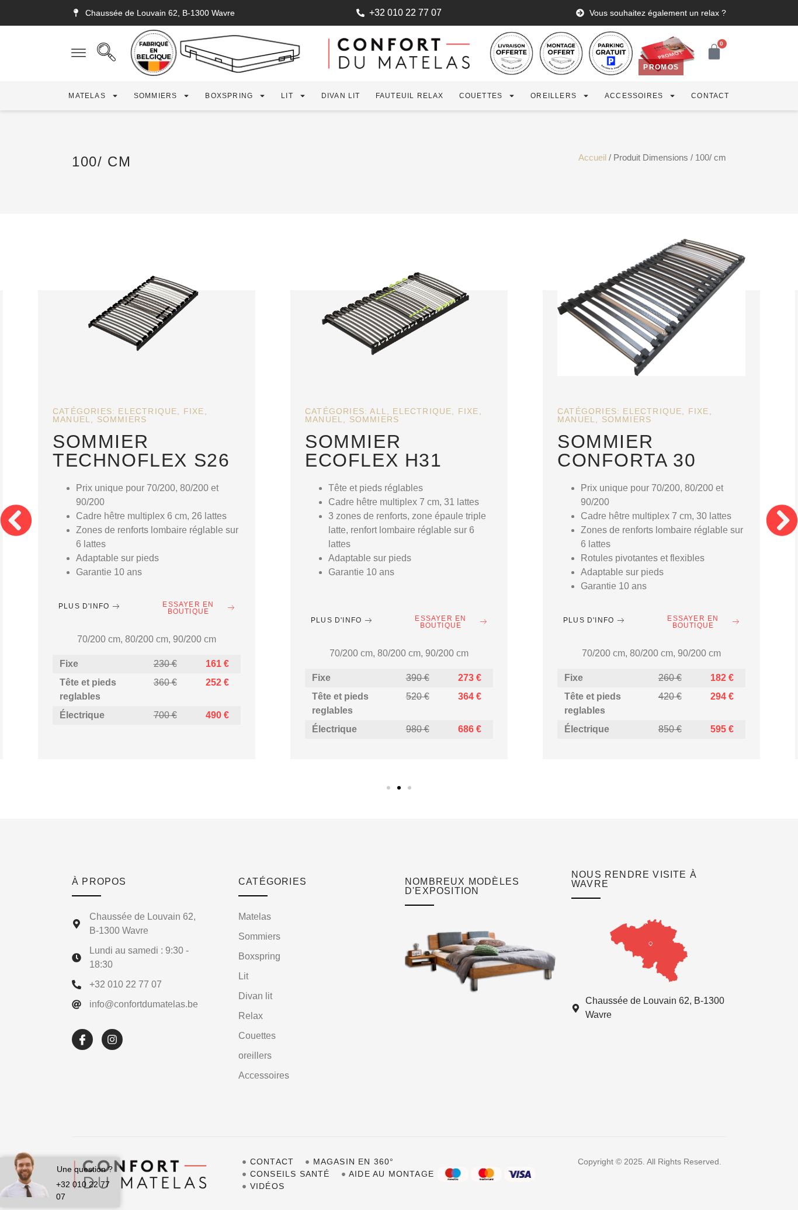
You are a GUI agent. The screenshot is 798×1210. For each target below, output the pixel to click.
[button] (16, 521)
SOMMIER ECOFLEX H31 (373, 451)
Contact (710, 96)
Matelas (86, 96)
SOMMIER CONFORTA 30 (626, 451)
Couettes (481, 96)
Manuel (72, 419)
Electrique (147, 411)
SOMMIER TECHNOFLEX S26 (141, 451)
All (378, 411)
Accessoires (634, 96)
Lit (287, 96)
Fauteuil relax (410, 96)
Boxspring (229, 96)
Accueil (592, 157)
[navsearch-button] (106, 53)
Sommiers (156, 96)
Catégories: (85, 411)
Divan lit (340, 96)
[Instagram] (112, 1039)
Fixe (193, 411)
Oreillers (553, 96)
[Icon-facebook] (82, 1039)
